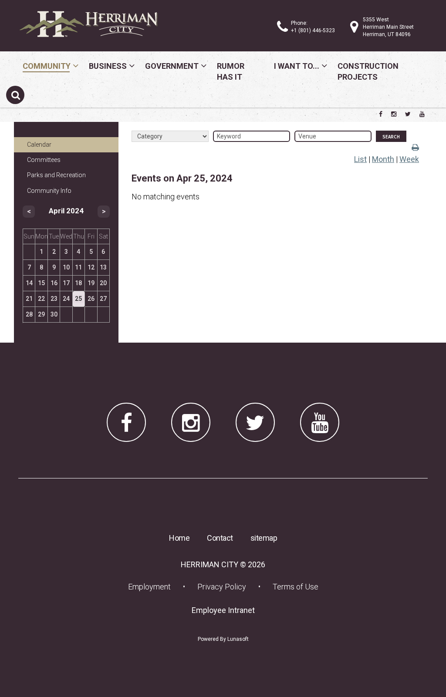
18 (78, 282)
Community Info (49, 190)
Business (108, 66)
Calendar (39, 144)
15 (41, 282)
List (360, 159)
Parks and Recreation (56, 175)
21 (29, 298)
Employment (152, 586)
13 (103, 267)
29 (41, 314)
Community (47, 66)
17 (66, 282)
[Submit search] (15, 95)
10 (66, 267)
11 (78, 267)
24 (66, 298)
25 (78, 298)
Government (172, 66)
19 (91, 282)
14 (29, 282)
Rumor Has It (230, 71)
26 (91, 298)
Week (409, 159)
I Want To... (296, 66)
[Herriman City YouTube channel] (422, 114)
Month (383, 159)
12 (91, 267)
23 (54, 298)
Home (179, 537)
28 (29, 314)
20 (103, 282)
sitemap (263, 537)
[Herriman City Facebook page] (381, 114)
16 (54, 282)
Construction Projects (368, 71)
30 (54, 314)
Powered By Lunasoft (223, 639)
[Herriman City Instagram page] (394, 114)
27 (103, 298)
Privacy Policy (221, 586)
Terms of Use (295, 586)
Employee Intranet (226, 610)
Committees (44, 159)
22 (41, 298)
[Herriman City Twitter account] (408, 114)
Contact (220, 537)
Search (391, 137)
